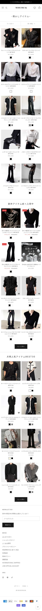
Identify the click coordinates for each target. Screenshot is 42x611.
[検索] (6, 8)
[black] (11, 57)
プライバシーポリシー (9, 546)
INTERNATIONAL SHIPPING (11, 563)
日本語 (24, 586)
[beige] (9, 458)
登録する (8, 525)
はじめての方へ (7, 537)
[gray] (12, 125)
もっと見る (21, 346)
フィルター (10, 23)
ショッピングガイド (8, 540)
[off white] (30, 390)
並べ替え (31, 23)
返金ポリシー (6, 556)
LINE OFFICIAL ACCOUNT (10, 566)
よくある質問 (6, 543)
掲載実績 (5, 559)
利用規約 (5, 553)
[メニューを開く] (3, 7)
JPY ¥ (16, 586)
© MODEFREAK (21, 590)
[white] (32, 57)
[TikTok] (12, 577)
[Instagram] (3, 577)
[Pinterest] (7, 577)
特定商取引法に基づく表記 (10, 550)
